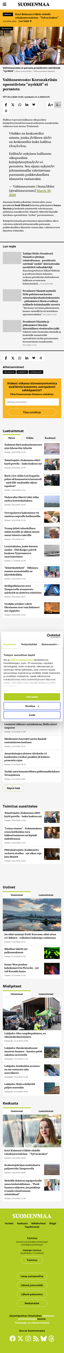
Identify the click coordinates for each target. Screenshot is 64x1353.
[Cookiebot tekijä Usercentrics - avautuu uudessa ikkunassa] (46, 636)
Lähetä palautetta (32, 1294)
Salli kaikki (32, 697)
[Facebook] (13, 1340)
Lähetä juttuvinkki (32, 1285)
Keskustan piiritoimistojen (36, 1317)
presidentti (22, 372)
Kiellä (32, 715)
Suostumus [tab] (10, 644)
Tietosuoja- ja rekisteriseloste (32, 1322)
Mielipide (8, 1041)
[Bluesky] (44, 1340)
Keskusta (7, 14)
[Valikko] (4, 4)
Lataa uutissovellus (32, 1276)
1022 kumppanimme (21, 659)
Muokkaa (30, 706)
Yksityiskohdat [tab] (29, 644)
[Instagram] (29, 1340)
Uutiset (7, 452)
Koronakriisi (6, 28)
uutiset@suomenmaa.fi (32, 1244)
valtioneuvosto (36, 372)
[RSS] (37, 1340)
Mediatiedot (32, 1303)
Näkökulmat (38, 1223)
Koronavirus (9, 372)
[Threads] (51, 1340)
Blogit (52, 1223)
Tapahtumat (32, 1226)
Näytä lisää (13, 788)
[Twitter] (21, 1340)
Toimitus (32, 1260)
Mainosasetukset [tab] (51, 644)
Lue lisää (24, 21)
